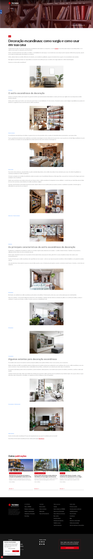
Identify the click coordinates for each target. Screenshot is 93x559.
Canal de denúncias (58, 525)
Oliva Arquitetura (11, 404)
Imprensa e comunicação (75, 520)
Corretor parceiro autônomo (75, 509)
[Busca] (80, 3)
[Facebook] (39, 541)
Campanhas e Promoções (30, 513)
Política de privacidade (74, 522)
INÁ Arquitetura (10, 292)
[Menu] (84, 3)
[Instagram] (39, 544)
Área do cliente (73, 513)
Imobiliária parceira (74, 511)
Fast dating (27, 516)
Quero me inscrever (70, 547)
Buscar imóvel (42, 506)
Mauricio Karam (10, 169)
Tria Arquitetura (10, 356)
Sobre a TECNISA (28, 506)
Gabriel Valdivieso (11, 433)
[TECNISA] (17, 3)
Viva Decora (41, 438)
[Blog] (43, 544)
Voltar (11, 8)
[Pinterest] (43, 541)
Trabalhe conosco (57, 522)
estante (56, 48)
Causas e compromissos (29, 511)
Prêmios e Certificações (29, 509)
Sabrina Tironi (10, 215)
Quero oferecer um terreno (59, 513)
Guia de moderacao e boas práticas (77, 525)
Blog (71, 518)
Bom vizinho (56, 516)
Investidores (72, 516)
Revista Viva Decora (11, 132)
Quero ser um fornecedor (59, 511)
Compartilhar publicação (77, 25)
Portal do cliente (57, 518)
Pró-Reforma (10, 90)
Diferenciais (41, 511)
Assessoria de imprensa (58, 520)
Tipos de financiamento (44, 513)
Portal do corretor (73, 506)
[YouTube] (41, 544)
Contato (55, 506)
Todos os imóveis (42, 509)
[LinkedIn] (41, 541)
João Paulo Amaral (17, 404)
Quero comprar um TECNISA (59, 509)
